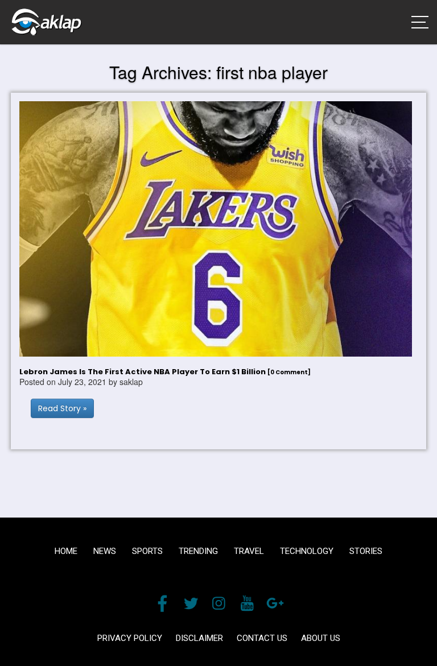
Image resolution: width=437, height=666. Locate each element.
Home (66, 551)
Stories (365, 551)
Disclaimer (199, 638)
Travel (249, 551)
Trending (198, 551)
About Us (320, 638)
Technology (306, 551)
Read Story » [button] (62, 408)
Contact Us (262, 638)
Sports (147, 551)
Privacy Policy (129, 638)
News (104, 551)
